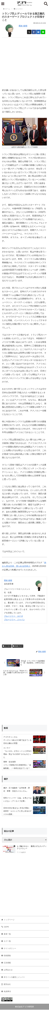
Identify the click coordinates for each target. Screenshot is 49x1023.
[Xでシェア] (29, 32)
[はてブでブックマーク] (38, 32)
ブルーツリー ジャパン (14, 619)
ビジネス (8, 646)
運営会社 (7, 984)
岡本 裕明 (23, 26)
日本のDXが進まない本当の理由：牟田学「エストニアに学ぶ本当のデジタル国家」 (17, 811)
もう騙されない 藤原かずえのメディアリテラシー (32, 847)
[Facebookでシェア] (34, 32)
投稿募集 (7, 956)
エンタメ (6, 748)
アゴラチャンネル (10, 737)
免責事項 (7, 991)
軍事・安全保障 (9, 762)
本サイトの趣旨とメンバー (14, 977)
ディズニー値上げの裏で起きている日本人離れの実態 (17, 741)
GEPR (6, 927)
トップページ (9, 920)
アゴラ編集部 (21, 852)
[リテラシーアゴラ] (8, 849)
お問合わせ (8, 970)
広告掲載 (7, 963)
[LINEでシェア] (43, 32)
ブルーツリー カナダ (13, 616)
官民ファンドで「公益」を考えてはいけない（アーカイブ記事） (17, 799)
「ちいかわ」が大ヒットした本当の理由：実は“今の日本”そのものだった (17, 754)
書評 (6, 779)
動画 (6, 728)
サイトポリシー (10, 948)
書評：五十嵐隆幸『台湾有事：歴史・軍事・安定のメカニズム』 (16, 789)
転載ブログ (18, 646)
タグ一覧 (7, 941)
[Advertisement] (24, 61)
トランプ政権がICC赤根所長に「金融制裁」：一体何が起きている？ (17, 766)
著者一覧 (7, 934)
